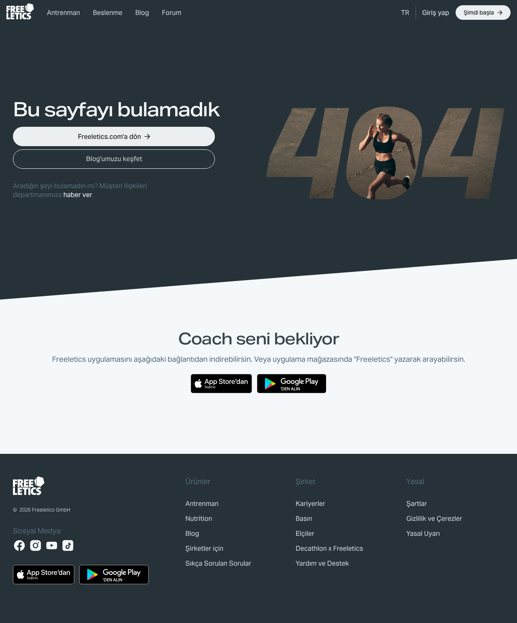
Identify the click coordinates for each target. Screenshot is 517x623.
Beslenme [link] (107, 12)
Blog (142, 12)
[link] (20, 11)
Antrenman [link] (63, 12)
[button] (405, 12)
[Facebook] (19, 545)
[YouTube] (51, 545)
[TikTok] (67, 545)
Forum (171, 12)
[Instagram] (35, 545)
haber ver (77, 195)
